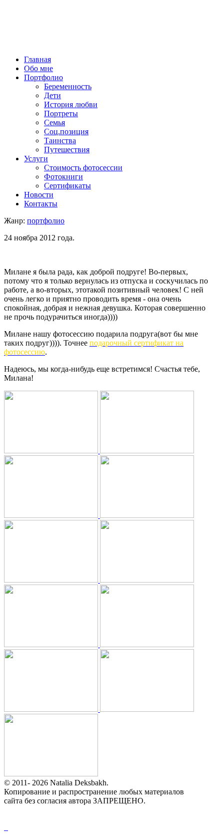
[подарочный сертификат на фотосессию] (147, 450)
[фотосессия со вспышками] (147, 709)
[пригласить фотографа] (147, 580)
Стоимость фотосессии (83, 167)
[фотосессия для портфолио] (52, 450)
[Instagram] (7, 827)
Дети (52, 95)
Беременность (68, 86)
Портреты (61, 113)
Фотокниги (63, 176)
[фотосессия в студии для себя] (52, 515)
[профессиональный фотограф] (147, 644)
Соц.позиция (66, 131)
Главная (37, 59)
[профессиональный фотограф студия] (147, 515)
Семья (54, 122)
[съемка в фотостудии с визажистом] (52, 580)
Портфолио (43, 77)
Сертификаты (67, 185)
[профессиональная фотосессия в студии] (52, 709)
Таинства (60, 140)
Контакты (41, 203)
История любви (71, 104)
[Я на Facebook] (5, 827)
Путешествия (67, 149)
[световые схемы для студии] (51, 773)
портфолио (45, 220)
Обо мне (38, 68)
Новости (39, 194)
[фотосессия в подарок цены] (52, 644)
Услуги (36, 158)
